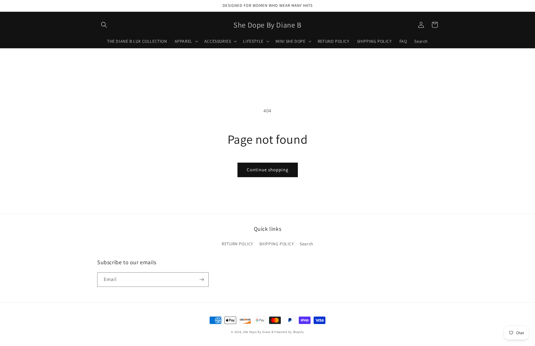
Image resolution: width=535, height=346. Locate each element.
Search (306, 244)
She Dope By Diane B (258, 332)
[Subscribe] (201, 279)
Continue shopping (268, 170)
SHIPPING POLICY (276, 244)
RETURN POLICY (237, 244)
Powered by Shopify (289, 332)
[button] (104, 25)
